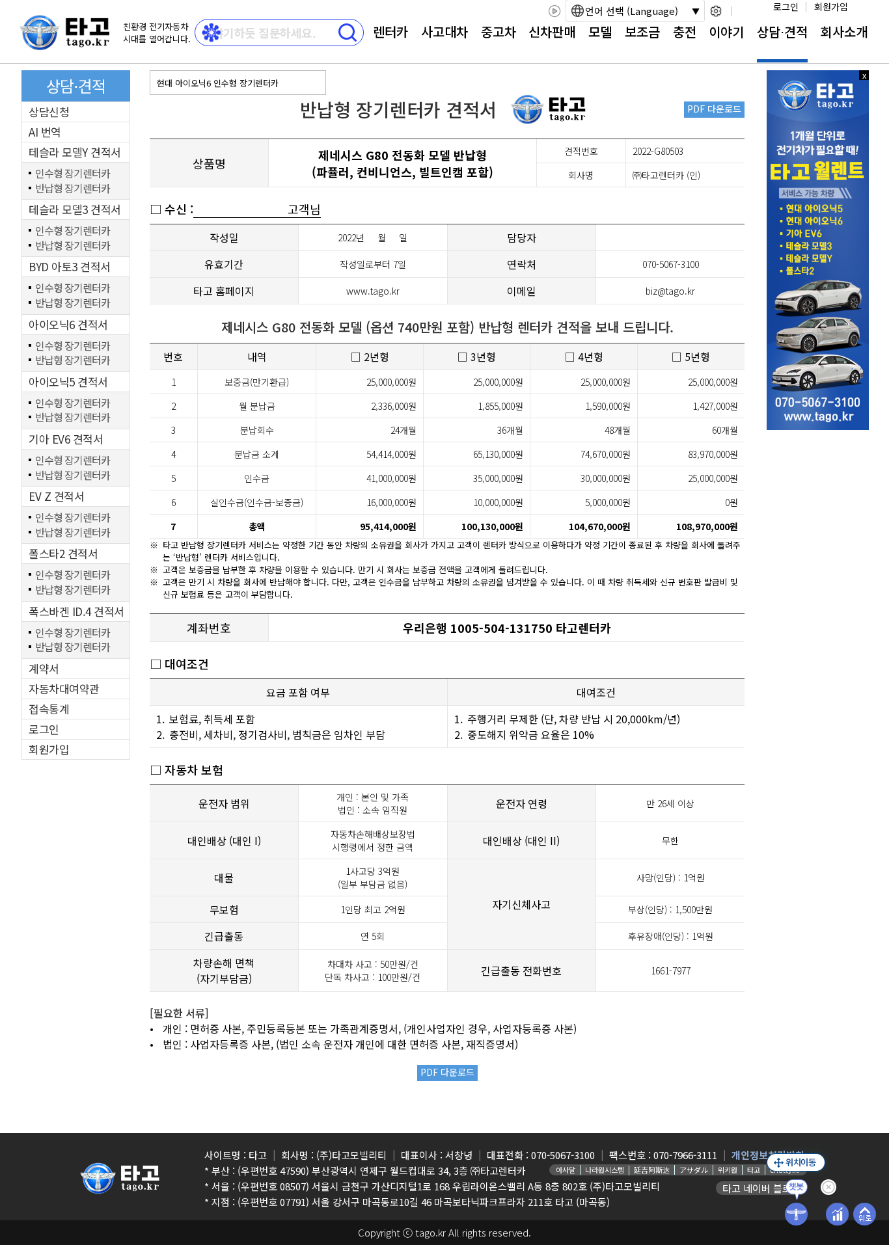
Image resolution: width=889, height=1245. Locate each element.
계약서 (44, 668)
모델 (600, 31)
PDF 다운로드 (714, 108)
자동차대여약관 (64, 688)
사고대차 (444, 31)
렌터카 (390, 31)
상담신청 (49, 111)
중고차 (498, 31)
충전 (684, 31)
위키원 (727, 1169)
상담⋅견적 (782, 31)
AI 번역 (45, 132)
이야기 (726, 31)
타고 (753, 1169)
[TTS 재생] (554, 11)
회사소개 (844, 31)
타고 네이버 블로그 (761, 1188)
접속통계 (49, 709)
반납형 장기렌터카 (72, 188)
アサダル (693, 1169)
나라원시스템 (604, 1169)
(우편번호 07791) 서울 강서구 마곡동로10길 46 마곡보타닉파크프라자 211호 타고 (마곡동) (424, 1202)
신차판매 (551, 31)
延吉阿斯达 (652, 1169)
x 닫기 (864, 75)
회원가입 (831, 6)
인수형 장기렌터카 (72, 174)
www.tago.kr (373, 290)
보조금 (642, 31)
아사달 (565, 1169)
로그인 (786, 6)
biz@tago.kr (670, 290)
